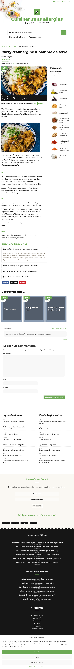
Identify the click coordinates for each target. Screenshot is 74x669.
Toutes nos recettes (37, 615)
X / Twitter (14, 282)
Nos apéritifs (37, 618)
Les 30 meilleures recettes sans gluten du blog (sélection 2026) (37, 551)
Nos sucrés (37, 626)
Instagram (24, 523)
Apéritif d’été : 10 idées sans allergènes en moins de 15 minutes (37, 563)
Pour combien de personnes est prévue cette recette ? (21, 249)
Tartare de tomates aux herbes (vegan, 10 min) (37, 599)
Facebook (5, 282)
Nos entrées (37, 621)
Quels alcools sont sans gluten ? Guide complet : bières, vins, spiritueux (37, 559)
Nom (4, 380)
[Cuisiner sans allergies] (37, 12)
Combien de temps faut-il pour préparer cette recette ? (21, 266)
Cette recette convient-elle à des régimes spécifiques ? (21, 271)
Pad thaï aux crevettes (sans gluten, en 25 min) (37, 579)
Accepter (37, 652)
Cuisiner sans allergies (37, 19)
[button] (71, 637)
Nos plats (37, 623)
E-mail (5, 388)
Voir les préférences (37, 662)
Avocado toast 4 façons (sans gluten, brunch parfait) (37, 583)
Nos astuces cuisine (37, 629)
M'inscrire (56, 2)
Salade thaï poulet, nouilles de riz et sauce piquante (37, 591)
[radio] (2, 59)
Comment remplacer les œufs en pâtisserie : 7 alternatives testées (37, 555)
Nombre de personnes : (56, 71)
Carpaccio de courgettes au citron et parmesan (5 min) (37, 595)
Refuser (37, 657)
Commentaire (8, 353)
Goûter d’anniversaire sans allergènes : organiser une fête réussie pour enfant (37, 543)
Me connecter (66, 2)
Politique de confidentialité (36, 666)
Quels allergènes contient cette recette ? (16, 277)
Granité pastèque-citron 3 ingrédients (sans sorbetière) (37, 587)
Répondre (64, 340)
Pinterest (22, 282)
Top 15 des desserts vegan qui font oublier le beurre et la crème (37, 547)
